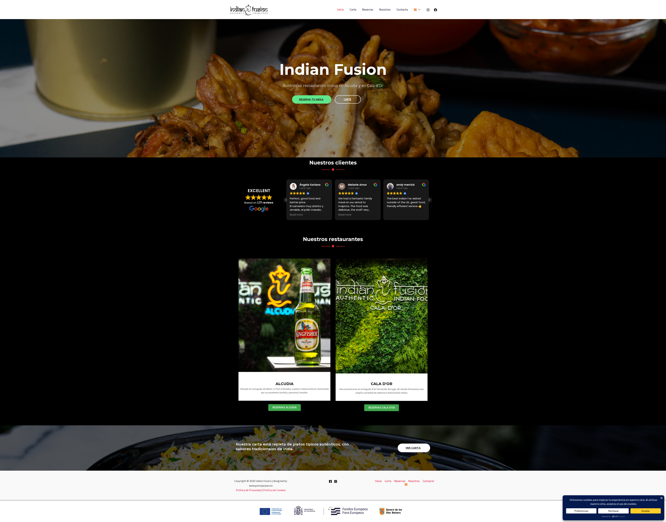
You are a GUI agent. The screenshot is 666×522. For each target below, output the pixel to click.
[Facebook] (435, 9)
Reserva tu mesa (311, 99)
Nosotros (385, 9)
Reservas (367, 9)
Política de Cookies (274, 490)
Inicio (340, 9)
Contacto (402, 9)
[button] (418, 9)
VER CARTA (413, 447)
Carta (353, 9)
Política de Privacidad (248, 490)
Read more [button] (296, 214)
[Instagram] (428, 9)
